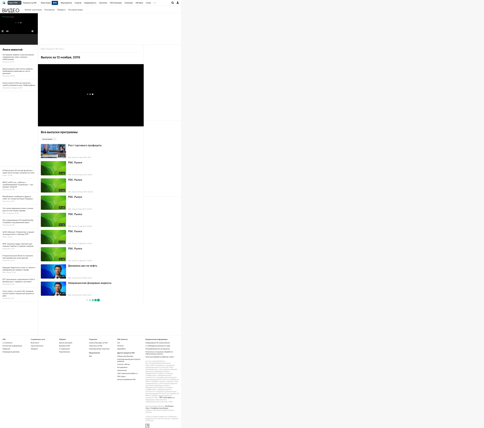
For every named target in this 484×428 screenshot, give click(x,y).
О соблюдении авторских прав (157, 345)
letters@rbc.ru (169, 397)
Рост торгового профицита (84, 145)
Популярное (49, 9)
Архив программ (65, 342)
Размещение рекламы (11, 351)
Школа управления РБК (126, 379)
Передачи (61, 9)
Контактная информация (12, 345)
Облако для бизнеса (125, 356)
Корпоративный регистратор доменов (128, 360)
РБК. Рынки (59, 48)
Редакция (6, 348)
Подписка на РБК (95, 345)
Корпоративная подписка (99, 348)
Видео (10, 9)
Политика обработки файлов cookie (159, 356)
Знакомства (122, 370)
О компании (7, 342)
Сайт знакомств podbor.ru (127, 373)
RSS (90, 356)
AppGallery (121, 348)
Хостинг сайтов (123, 364)
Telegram (34, 348)
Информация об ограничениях (157, 342)
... (155, 2)
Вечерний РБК (64, 345)
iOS (118, 342)
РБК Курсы (121, 376)
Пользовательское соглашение (157, 348)
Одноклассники (37, 345)
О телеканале (64, 348)
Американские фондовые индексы (89, 283)
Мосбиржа (169, 406)
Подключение (64, 351)
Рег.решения (122, 367)
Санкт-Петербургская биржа (156, 408)
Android (120, 345)
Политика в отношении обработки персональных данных (159, 352)
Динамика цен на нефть (82, 266)
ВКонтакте (35, 342)
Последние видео (75, 9)
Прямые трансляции (33, 9)
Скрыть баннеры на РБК (98, 342)
